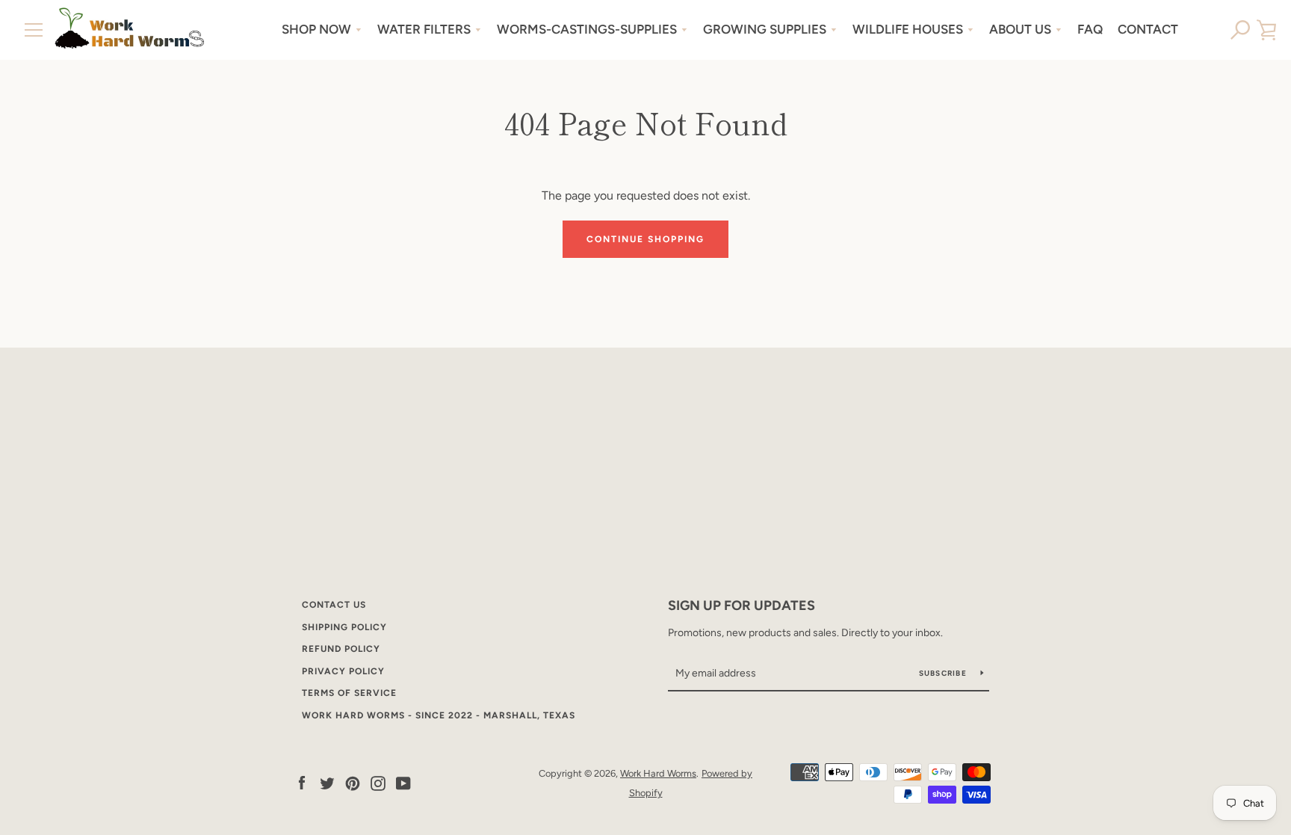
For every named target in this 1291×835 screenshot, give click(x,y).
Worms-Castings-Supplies (587, 29)
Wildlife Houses (907, 29)
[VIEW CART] (1266, 30)
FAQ (1090, 29)
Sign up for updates (741, 605)
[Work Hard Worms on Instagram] (378, 782)
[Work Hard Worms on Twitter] (327, 782)
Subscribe (944, 673)
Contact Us (334, 605)
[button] (1240, 30)
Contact (1148, 29)
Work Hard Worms (658, 773)
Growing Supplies (764, 29)
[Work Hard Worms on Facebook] (301, 782)
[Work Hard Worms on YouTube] (403, 782)
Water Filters (424, 29)
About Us (1020, 29)
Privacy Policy (343, 671)
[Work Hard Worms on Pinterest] (352, 782)
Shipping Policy (344, 627)
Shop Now (316, 29)
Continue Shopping (645, 239)
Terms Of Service (349, 693)
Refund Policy (341, 649)
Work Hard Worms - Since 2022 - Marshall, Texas (438, 715)
